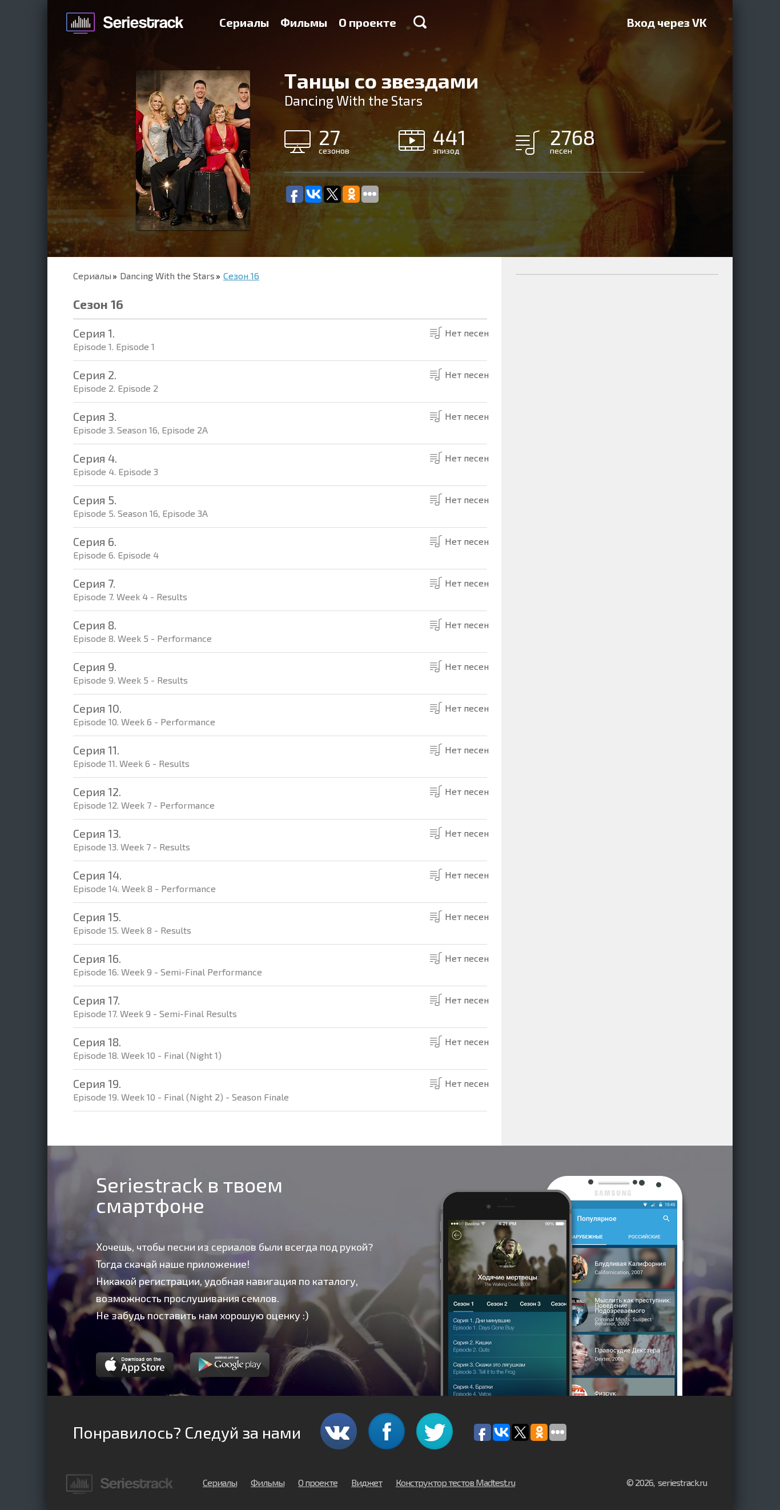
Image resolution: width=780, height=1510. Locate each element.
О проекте (367, 22)
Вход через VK (667, 22)
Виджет (366, 1482)
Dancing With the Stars (167, 275)
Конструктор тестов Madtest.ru (455, 1482)
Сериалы (244, 22)
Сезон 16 (241, 275)
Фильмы (303, 22)
